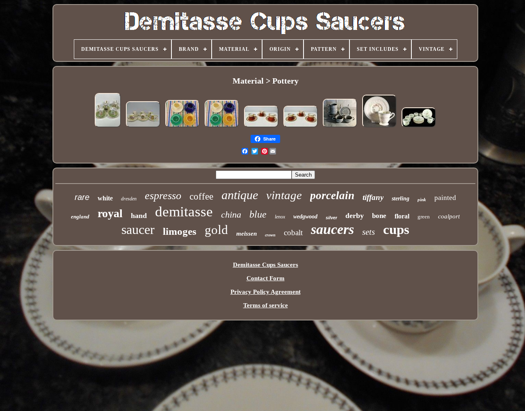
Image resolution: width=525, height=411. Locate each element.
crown (270, 235)
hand (139, 215)
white (105, 198)
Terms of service (265, 305)
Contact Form (266, 278)
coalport (449, 216)
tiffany (373, 197)
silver (331, 217)
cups (396, 229)
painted (445, 198)
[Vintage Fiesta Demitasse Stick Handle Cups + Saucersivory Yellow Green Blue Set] (182, 127)
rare (82, 197)
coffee (201, 196)
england (80, 216)
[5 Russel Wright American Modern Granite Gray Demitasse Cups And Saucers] (340, 127)
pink (422, 199)
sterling (400, 198)
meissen (246, 233)
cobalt (293, 232)
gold (216, 230)
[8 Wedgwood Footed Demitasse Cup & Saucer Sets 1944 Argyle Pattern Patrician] (379, 127)
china (231, 214)
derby (354, 215)
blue (258, 214)
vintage (284, 195)
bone (379, 216)
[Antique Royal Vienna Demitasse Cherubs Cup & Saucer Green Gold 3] (108, 127)
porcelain (332, 195)
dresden (129, 199)
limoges (179, 231)
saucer (138, 229)
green (424, 216)
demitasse (184, 212)
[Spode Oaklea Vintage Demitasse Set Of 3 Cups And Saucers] (261, 127)
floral (402, 216)
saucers (332, 229)
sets (368, 232)
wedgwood (305, 216)
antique (239, 195)
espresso (163, 196)
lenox (280, 217)
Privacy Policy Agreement (266, 291)
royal (110, 213)
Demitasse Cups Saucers (265, 264)
